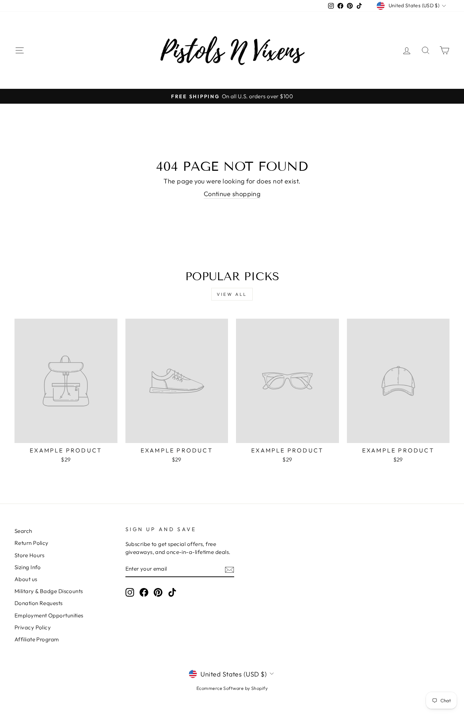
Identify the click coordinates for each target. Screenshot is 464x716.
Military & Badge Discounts (48, 591)
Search (23, 530)
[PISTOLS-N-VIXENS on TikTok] (172, 592)
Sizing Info (27, 567)
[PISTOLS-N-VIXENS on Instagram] (129, 592)
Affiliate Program (36, 639)
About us (25, 579)
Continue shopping (232, 194)
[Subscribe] (229, 569)
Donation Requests (38, 603)
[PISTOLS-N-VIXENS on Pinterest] (158, 592)
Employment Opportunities (48, 615)
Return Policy (31, 542)
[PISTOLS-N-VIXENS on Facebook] (144, 592)
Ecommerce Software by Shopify (232, 688)
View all (232, 294)
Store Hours (29, 555)
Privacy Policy (32, 627)
